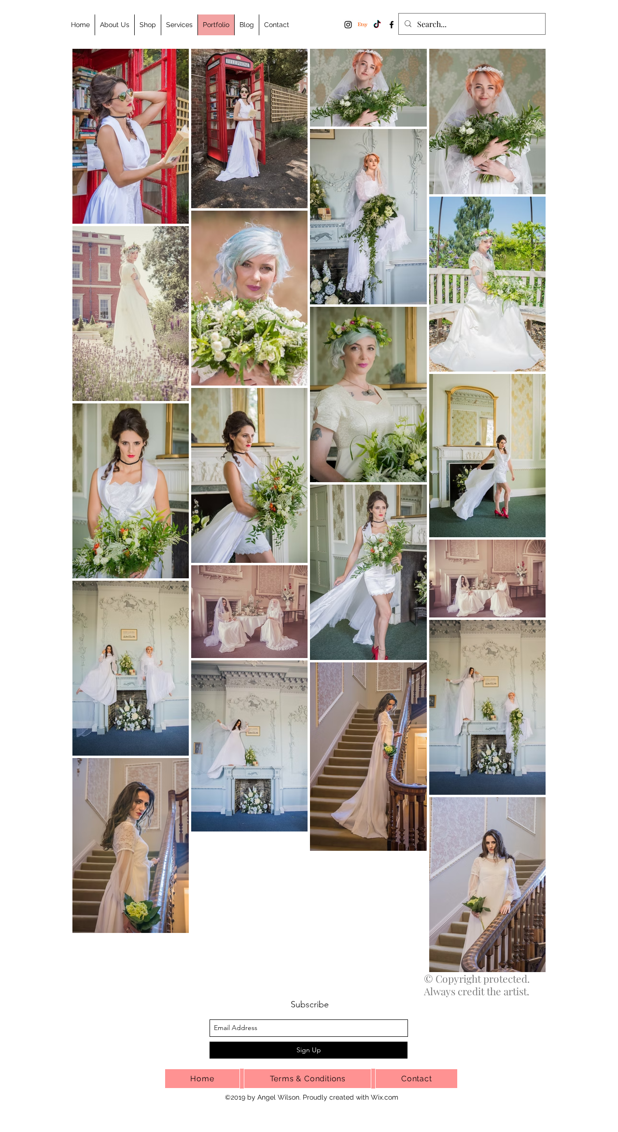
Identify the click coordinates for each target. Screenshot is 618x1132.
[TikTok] (377, 24)
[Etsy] (362, 24)
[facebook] (391, 24)
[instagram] (348, 24)
